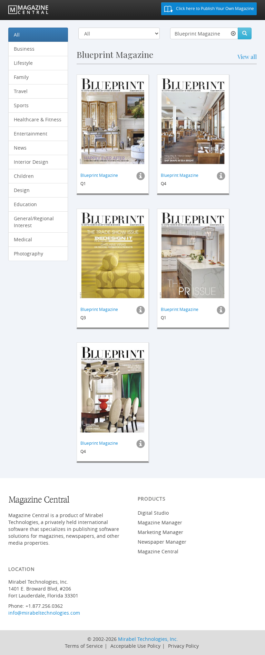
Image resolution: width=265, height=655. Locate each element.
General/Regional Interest (34, 222)
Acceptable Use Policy (135, 646)
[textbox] (204, 33)
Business (24, 49)
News (20, 147)
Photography (28, 253)
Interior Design (31, 162)
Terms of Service (84, 646)
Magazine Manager (160, 522)
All (17, 34)
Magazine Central (158, 551)
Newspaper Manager (162, 541)
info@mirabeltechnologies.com (44, 612)
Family (21, 77)
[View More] (140, 177)
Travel (21, 91)
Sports (21, 105)
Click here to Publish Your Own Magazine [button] (214, 8)
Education (25, 204)
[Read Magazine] (112, 121)
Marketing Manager (160, 532)
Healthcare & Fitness (37, 119)
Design (22, 190)
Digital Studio (153, 513)
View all (247, 56)
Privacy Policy (183, 646)
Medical (23, 239)
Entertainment (30, 133)
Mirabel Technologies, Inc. (148, 639)
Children (24, 176)
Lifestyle (23, 63)
